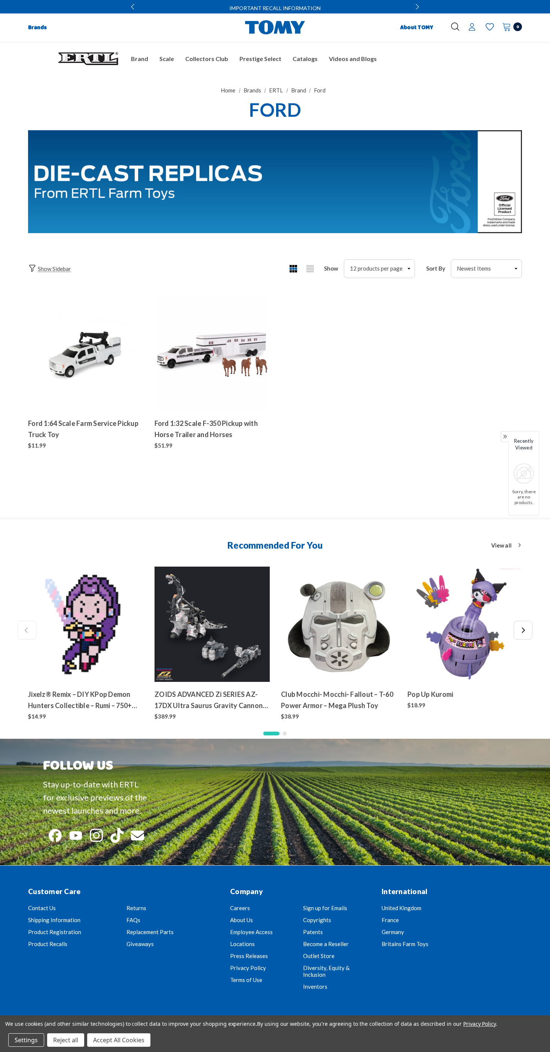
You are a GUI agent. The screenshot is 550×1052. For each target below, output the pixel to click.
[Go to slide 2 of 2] (285, 733)
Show (331, 268)
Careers (240, 908)
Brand (139, 58)
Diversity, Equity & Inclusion (326, 971)
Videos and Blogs (353, 58)
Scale (166, 58)
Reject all (65, 1040)
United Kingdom (401, 908)
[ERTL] (88, 59)
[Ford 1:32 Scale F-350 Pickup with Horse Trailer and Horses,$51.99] (212, 353)
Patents (313, 931)
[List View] (310, 269)
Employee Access (251, 931)
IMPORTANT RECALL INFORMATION (275, 8)
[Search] (455, 27)
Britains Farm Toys (405, 943)
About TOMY (416, 27)
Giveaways (140, 943)
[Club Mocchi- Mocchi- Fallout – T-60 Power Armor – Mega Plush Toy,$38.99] (338, 624)
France (390, 920)
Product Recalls (47, 943)
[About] (441, 24)
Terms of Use (246, 979)
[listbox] (486, 268)
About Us (241, 920)
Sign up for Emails (325, 908)
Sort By (435, 268)
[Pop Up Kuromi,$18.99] (465, 624)
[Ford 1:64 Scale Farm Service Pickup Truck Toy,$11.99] (85, 353)
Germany (393, 931)
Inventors (315, 986)
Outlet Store (318, 955)
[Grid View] (293, 269)
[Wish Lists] (489, 27)
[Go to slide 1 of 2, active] (271, 733)
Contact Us (42, 908)
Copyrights (317, 920)
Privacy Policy (248, 967)
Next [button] (416, 6)
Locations (242, 943)
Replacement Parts (150, 931)
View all (501, 545)
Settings (26, 1040)
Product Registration (54, 931)
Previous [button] (133, 6)
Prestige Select (260, 58)
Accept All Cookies (118, 1040)
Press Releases (249, 955)
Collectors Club (206, 58)
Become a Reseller (326, 943)
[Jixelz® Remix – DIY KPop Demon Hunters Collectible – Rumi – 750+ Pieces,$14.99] (85, 624)
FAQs (133, 920)
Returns (136, 908)
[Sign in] (472, 28)
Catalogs (305, 58)
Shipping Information (54, 920)
